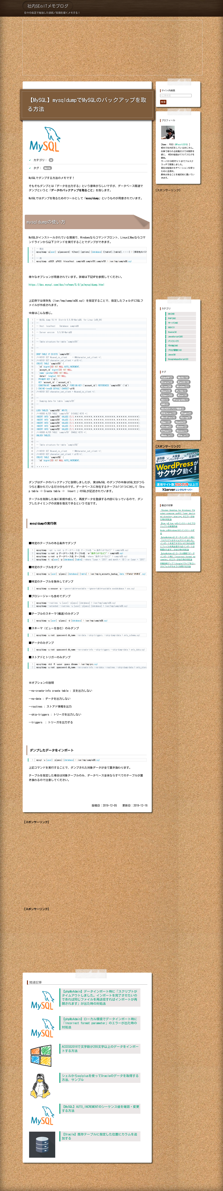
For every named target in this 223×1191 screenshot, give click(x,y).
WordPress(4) (168, 417)
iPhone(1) (166, 431)
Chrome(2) (167, 426)
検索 (163, 102)
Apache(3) (181, 422)
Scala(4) (172, 332)
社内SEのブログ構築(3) (173, 409)
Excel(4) (183, 395)
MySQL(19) (183, 378)
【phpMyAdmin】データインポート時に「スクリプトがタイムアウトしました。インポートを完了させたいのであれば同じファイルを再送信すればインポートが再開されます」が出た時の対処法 (177, 543)
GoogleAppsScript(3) (178, 359)
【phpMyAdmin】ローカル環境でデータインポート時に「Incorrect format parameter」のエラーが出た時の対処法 (99, 1023)
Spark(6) (166, 391)
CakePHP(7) (167, 378)
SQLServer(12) (169, 413)
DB (51, 160)
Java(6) (171, 355)
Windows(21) (183, 386)
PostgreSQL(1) (181, 400)
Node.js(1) (167, 435)
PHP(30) (171, 318)
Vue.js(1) (184, 435)
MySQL (48, 168)
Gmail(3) (166, 422)
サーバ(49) (172, 323)
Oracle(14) (167, 382)
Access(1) (182, 431)
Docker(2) (182, 426)
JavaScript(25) (175, 336)
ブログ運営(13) (174, 350)
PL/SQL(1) (181, 391)
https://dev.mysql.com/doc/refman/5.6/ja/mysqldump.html (66, 284)
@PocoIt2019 (181, 144)
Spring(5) (186, 417)
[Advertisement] (112, 47)
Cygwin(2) (186, 413)
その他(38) (172, 345)
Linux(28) (166, 386)
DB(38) (171, 314)
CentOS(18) (184, 382)
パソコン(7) (173, 341)
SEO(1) (171, 327)
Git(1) (165, 400)
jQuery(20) (167, 395)
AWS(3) (165, 404)
